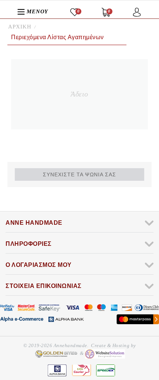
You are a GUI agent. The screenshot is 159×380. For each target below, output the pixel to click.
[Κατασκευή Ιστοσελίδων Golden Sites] (56, 353)
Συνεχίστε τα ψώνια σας (79, 174)
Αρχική (19, 27)
